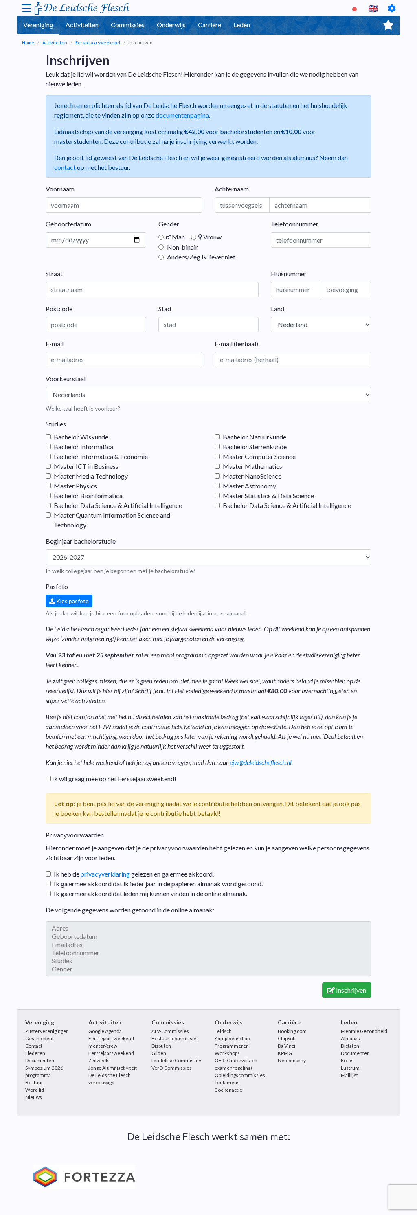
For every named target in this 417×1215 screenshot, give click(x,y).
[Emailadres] (208, 944)
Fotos (347, 1060)
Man (178, 237)
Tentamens (227, 1082)
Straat (54, 273)
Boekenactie (228, 1090)
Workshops (227, 1053)
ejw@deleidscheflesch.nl (261, 762)
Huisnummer (289, 273)
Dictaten (350, 1046)
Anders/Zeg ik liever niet (200, 257)
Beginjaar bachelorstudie (81, 541)
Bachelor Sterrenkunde (255, 446)
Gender (168, 224)
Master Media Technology (91, 476)
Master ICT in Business (86, 466)
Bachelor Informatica (83, 446)
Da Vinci (286, 1046)
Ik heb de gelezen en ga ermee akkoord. (134, 874)
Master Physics (75, 486)
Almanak (350, 1038)
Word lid (34, 1090)
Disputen (161, 1046)
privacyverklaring (105, 874)
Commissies (128, 25)
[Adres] (208, 928)
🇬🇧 (373, 8)
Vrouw (212, 237)
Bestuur (34, 1082)
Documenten (39, 1060)
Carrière (209, 25)
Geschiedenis (40, 1038)
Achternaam (232, 189)
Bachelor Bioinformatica (88, 495)
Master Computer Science (259, 456)
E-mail (55, 343)
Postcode (59, 308)
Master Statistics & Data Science (268, 495)
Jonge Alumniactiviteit (112, 1068)
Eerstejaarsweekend (97, 42)
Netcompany (292, 1060)
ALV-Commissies (170, 1031)
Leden (241, 25)
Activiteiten (82, 25)
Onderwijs (171, 25)
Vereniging (38, 25)
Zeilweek (98, 1060)
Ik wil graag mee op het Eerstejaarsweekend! (113, 778)
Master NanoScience (252, 476)
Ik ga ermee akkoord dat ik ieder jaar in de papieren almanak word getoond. (158, 884)
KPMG (285, 1053)
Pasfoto (57, 586)
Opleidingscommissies (240, 1075)
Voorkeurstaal (66, 378)
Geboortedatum (68, 224)
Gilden (158, 1053)
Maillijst (349, 1075)
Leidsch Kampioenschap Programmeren (232, 1038)
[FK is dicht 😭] (355, 8)
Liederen (35, 1053)
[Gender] (208, 969)
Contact (33, 1046)
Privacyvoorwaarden (75, 835)
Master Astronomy (249, 486)
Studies (56, 424)
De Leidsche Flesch (85, 8)
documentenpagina (182, 115)
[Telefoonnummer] (208, 953)
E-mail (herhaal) (236, 343)
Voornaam (60, 189)
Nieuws (33, 1097)
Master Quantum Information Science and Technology (112, 520)
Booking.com (292, 1031)
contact (65, 167)
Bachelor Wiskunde (81, 437)
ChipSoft (287, 1038)
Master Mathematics (252, 466)
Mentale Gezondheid (364, 1031)
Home (28, 42)
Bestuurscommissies (175, 1038)
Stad (164, 308)
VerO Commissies (171, 1068)
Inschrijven (350, 990)
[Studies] (208, 961)
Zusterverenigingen (47, 1031)
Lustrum (350, 1068)
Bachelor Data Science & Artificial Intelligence (118, 505)
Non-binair (182, 247)
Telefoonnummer (294, 224)
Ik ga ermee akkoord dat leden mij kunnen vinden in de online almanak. (150, 893)
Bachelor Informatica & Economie (101, 456)
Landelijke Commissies (176, 1060)
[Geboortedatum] (208, 936)
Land (277, 308)
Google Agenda (105, 1031)
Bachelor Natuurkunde (254, 437)
